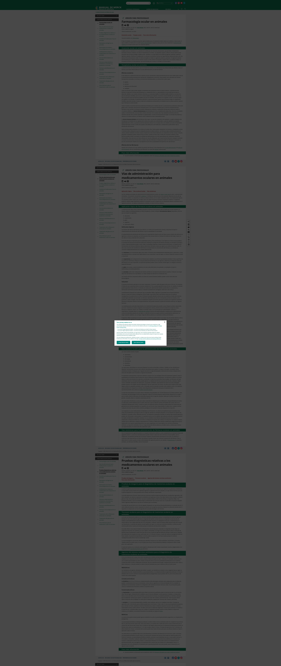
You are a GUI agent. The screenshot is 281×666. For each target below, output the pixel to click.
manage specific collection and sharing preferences (150, 338)
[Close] (164, 322)
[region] (140, 333)
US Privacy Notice (153, 325)
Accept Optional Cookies (123, 342)
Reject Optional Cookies (138, 342)
